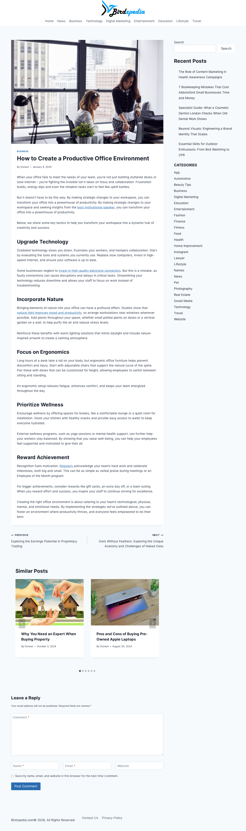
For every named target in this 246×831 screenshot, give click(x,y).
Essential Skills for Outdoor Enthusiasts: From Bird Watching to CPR (204, 149)
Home (49, 21)
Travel (196, 21)
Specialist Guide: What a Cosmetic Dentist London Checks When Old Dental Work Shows (204, 113)
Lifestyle (182, 21)
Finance (179, 221)
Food (177, 233)
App (177, 172)
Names (179, 270)
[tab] (80, 671)
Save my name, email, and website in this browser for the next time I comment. (66, 776)
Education (165, 21)
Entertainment (144, 21)
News (61, 21)
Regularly (67, 466)
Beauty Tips (182, 184)
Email (70, 766)
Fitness (179, 227)
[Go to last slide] (22, 623)
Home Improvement (188, 246)
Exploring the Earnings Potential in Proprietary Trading (44, 541)
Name (18, 766)
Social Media (183, 301)
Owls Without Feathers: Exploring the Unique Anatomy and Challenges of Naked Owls (131, 541)
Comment (21, 717)
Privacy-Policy (112, 818)
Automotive (182, 178)
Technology (94, 21)
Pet (176, 282)
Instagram (181, 252)
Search (179, 42)
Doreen (25, 166)
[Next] (152, 623)
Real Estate (182, 295)
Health (179, 240)
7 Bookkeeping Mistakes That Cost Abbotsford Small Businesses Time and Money (204, 92)
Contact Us (90, 818)
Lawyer (179, 258)
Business (75, 21)
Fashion (179, 215)
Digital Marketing (118, 21)
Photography (183, 288)
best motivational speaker (96, 207)
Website (123, 766)
